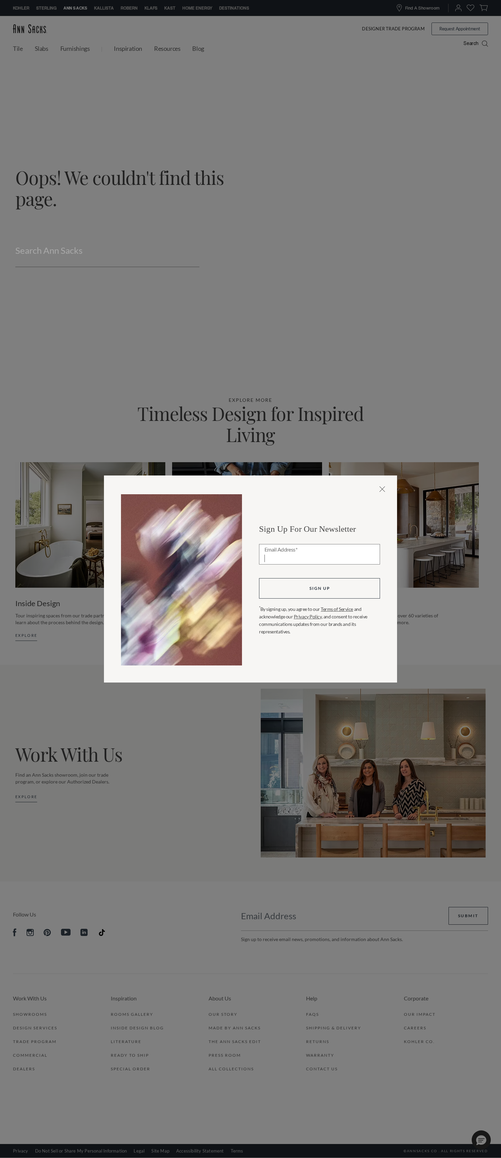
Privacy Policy (308, 616)
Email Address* (281, 550)
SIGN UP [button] (319, 588)
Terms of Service (337, 609)
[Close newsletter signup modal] (382, 489)
